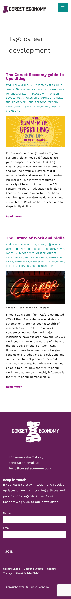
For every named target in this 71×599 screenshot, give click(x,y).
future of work (16, 102)
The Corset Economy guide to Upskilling (35, 76)
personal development (48, 261)
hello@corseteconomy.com (30, 468)
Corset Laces (11, 568)
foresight (31, 98)
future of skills (51, 98)
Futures (11, 93)
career (41, 253)
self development (37, 106)
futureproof (37, 102)
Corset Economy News (49, 89)
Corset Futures (33, 568)
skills (36, 266)
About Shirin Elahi (27, 573)
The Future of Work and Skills (35, 238)
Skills (22, 93)
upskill (55, 106)
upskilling (13, 110)
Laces (10, 253)
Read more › (14, 216)
